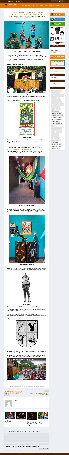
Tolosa (53, 140)
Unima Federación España (56, 146)
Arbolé (53, 92)
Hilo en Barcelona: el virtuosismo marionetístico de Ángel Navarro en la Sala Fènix (32, 423)
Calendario (57, 5)
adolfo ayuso (54, 90)
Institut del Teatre (55, 111)
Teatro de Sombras (55, 136)
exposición (53, 107)
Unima (60, 144)
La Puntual (59, 113)
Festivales (32, 5)
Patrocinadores (53, 52)
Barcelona (57, 92)
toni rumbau (58, 140)
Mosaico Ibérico (58, 119)
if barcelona (58, 109)
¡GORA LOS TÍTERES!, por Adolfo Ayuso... (17, 1)
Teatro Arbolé (58, 131)
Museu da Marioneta (55, 121)
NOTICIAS (26, 17)
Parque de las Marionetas (56, 127)
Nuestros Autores (54, 77)
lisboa (58, 115)
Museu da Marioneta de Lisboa (57, 123)
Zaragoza (58, 148)
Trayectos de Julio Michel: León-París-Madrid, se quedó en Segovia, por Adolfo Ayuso (42, 421)
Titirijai (58, 138)
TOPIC (53, 142)
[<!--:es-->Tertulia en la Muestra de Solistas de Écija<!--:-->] (10, 415)
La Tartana (54, 115)
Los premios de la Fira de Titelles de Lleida (20, 421)
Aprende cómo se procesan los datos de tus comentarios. (30, 450)
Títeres (56, 142)
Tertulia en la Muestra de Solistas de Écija (9, 421)
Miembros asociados (54, 50)
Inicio (23, 5)
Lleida (62, 115)
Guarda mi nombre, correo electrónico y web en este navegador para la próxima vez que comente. (23, 446)
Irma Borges (54, 113)
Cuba (59, 97)
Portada (30, 17)
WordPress (21, 453)
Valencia (53, 148)
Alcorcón (59, 90)
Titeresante (16, 16)
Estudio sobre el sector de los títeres (57, 104)
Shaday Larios (58, 129)
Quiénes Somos (51, 5)
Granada (53, 109)
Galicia (58, 107)
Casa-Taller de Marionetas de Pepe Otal (57, 95)
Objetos (53, 125)
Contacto (62, 5)
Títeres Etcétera (55, 144)
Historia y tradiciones (39, 5)
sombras (53, 131)
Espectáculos (27, 5)
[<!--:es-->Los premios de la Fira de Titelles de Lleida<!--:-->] (21, 416)
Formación (46, 5)
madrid (53, 119)
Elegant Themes (11, 453)
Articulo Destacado (27, 16)
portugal (53, 129)
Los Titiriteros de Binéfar (56, 117)
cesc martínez (54, 97)
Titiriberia (53, 138)
